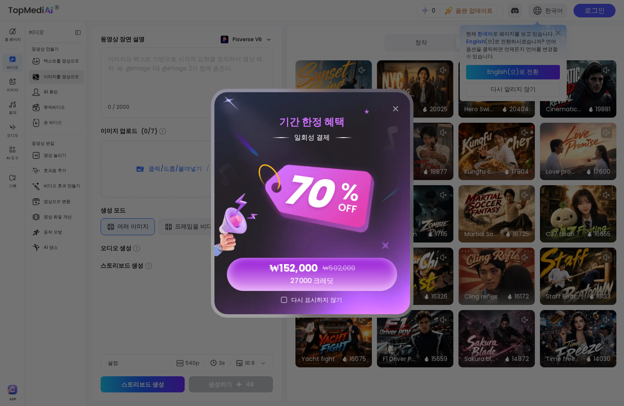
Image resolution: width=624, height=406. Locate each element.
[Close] (396, 109)
